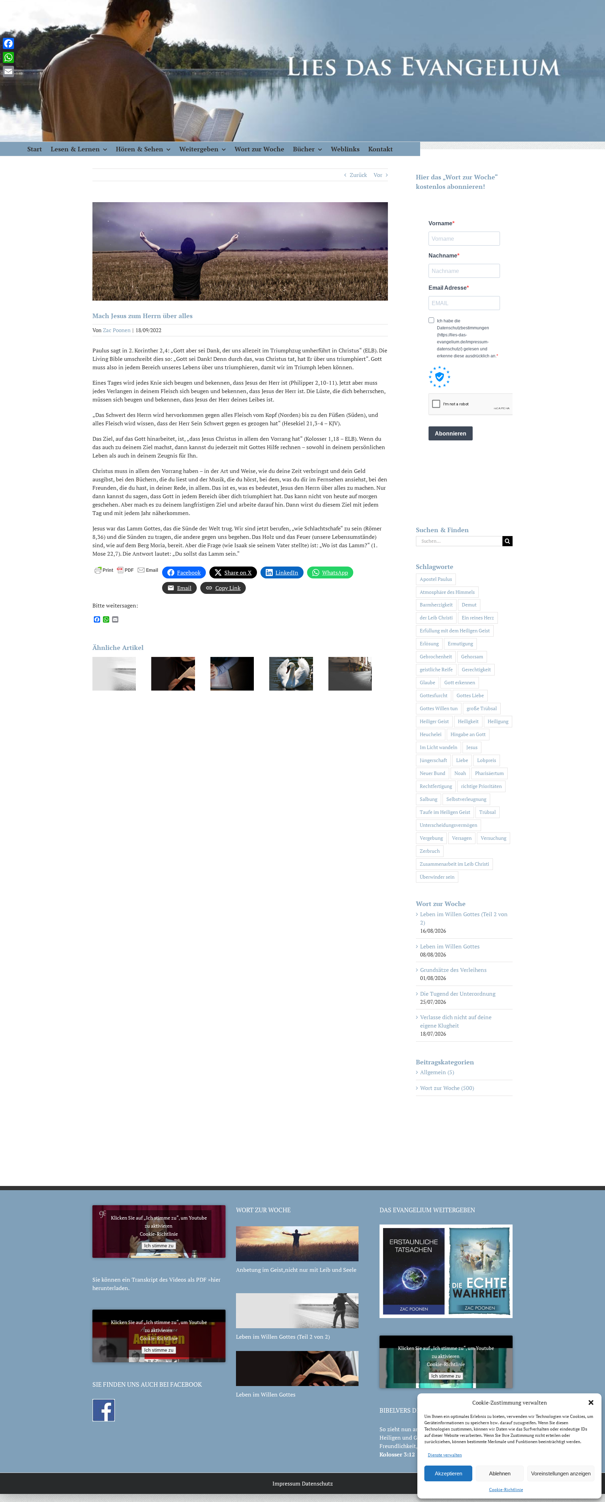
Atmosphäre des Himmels (447, 592)
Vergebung (431, 838)
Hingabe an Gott (468, 734)
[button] (590, 1402)
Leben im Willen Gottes (450, 946)
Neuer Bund (432, 773)
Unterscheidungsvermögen (448, 825)
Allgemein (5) (437, 1072)
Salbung (428, 799)
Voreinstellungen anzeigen (561, 1473)
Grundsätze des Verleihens (453, 970)
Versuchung (493, 838)
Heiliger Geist (434, 721)
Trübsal (487, 812)
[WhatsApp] (8, 57)
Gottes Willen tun (439, 708)
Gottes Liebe (470, 695)
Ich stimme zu (158, 1245)
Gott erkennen (459, 682)
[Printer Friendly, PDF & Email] (126, 569)
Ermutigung (460, 643)
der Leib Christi (436, 617)
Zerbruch (430, 851)
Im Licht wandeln (438, 747)
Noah (460, 773)
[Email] (8, 71)
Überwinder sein (437, 876)
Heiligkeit (468, 721)
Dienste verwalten (445, 1455)
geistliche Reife (436, 669)
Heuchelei (430, 734)
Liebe (462, 760)
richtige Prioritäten (481, 786)
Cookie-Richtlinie (506, 1489)
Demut (469, 604)
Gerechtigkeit (476, 669)
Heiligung (498, 721)
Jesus (472, 747)
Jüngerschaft (433, 760)
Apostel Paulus (436, 579)
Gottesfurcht (433, 695)
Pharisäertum (489, 773)
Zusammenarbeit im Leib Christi (454, 863)
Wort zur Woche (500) (447, 1088)
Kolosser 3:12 (397, 1454)
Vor (378, 175)
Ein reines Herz (478, 617)
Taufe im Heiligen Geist (445, 812)
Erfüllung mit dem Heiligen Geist (455, 630)
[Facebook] (8, 43)
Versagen (462, 838)
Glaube (427, 682)
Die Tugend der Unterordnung (457, 993)
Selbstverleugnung (466, 799)
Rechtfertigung (436, 786)
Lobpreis (486, 760)
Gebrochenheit (436, 656)
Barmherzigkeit (436, 604)
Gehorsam (472, 656)
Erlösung (429, 643)
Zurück (358, 175)
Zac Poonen (117, 330)
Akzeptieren (448, 1473)
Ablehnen (499, 1473)
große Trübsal (482, 708)
